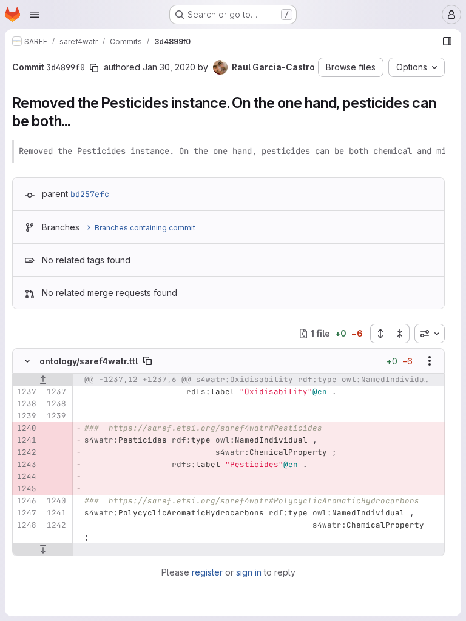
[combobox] (429, 333)
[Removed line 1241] (26, 440)
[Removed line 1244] (26, 477)
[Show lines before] (43, 380)
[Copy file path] (147, 361)
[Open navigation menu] (34, 14)
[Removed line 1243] (26, 464)
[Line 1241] (56, 513)
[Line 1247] (26, 513)
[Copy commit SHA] (94, 68)
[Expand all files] (380, 333)
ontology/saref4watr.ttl (88, 361)
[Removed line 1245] (26, 489)
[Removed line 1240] (26, 428)
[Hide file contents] (27, 361)
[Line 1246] (26, 501)
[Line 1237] (26, 392)
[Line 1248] (26, 525)
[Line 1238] (26, 404)
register (207, 572)
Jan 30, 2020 (169, 67)
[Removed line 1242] (26, 452)
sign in (249, 572)
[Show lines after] (43, 549)
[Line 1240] (56, 501)
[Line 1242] (56, 525)
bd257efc (89, 194)
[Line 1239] (26, 416)
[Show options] (429, 361)
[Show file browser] (447, 41)
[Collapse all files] (400, 333)
